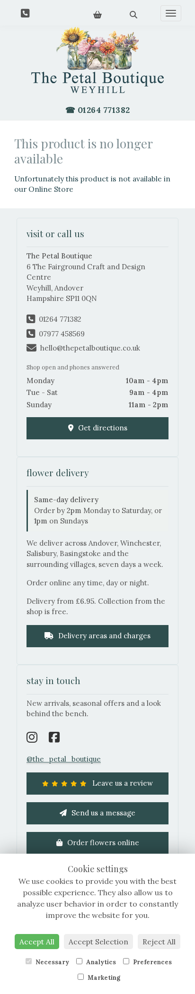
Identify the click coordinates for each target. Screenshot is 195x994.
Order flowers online (102, 842)
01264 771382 (60, 319)
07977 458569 (62, 333)
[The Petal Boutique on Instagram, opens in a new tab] (32, 738)
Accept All (36, 941)
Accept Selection (98, 941)
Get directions (101, 427)
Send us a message (102, 812)
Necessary (51, 962)
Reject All (159, 941)
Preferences (152, 962)
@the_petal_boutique (64, 758)
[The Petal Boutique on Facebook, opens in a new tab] (54, 738)
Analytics (100, 962)
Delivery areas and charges (103, 635)
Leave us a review (121, 783)
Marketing (103, 978)
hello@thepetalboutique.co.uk (90, 347)
